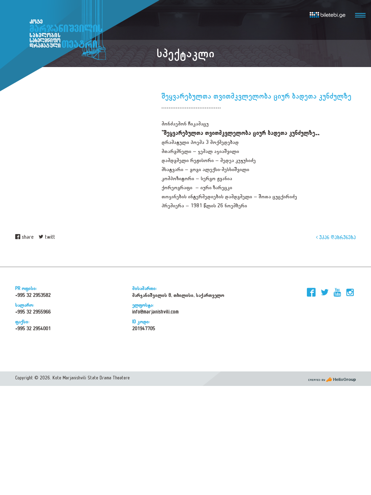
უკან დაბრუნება (337, 237)
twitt (49, 237)
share (27, 237)
